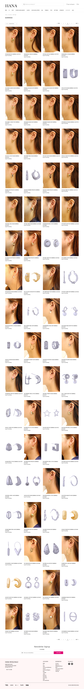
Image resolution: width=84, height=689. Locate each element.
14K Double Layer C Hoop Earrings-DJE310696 (12, 496)
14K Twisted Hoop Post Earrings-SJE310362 (70, 223)
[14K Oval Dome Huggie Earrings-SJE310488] (32, 209)
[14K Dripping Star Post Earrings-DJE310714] (13, 379)
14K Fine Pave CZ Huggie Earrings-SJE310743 (68, 55)
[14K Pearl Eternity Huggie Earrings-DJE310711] (51, 379)
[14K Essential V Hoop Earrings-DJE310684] (13, 549)
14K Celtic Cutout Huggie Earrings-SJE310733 (12, 156)
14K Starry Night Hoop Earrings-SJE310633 (51, 291)
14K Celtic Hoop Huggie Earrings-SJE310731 (51, 156)
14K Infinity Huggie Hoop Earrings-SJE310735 (50, 123)
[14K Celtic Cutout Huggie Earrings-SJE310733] (13, 141)
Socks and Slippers (35, 10)
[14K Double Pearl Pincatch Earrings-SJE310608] (51, 617)
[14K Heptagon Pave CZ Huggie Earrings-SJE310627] (13, 311)
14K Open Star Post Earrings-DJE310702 (51, 427)
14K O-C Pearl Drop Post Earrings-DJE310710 (68, 394)
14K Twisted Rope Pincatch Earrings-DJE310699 (31, 462)
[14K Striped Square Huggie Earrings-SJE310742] (13, 74)
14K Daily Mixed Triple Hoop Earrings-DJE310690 (12, 530)
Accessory (68, 10)
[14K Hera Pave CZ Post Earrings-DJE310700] (13, 447)
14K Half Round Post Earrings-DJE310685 (69, 529)
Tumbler (46, 10)
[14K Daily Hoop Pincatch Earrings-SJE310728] (13, 175)
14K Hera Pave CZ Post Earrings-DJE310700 (13, 461)
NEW (6, 10)
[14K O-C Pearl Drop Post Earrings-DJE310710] (70, 379)
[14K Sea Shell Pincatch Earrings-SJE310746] (32, 40)
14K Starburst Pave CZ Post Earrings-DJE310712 (31, 394)
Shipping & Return (59, 666)
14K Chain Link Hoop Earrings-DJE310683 (32, 563)
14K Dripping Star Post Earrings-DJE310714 (14, 393)
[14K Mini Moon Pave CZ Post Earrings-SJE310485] (51, 209)
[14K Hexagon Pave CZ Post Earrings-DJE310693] (51, 481)
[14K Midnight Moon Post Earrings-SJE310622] (70, 583)
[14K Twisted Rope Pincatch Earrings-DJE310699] (32, 447)
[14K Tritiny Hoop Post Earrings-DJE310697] (70, 447)
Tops (51, 10)
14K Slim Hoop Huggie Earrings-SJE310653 (13, 291)
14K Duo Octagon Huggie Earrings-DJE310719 (12, 360)
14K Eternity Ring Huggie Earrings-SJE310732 (31, 156)
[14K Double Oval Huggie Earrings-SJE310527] (13, 209)
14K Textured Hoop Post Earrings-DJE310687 (31, 530)
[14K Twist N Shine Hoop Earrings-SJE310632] (70, 277)
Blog (56, 667)
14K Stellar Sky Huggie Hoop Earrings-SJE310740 (51, 89)
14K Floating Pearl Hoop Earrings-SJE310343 (31, 326)
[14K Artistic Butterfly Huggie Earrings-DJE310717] (51, 345)
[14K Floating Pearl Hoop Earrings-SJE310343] (32, 311)
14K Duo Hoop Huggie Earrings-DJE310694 (32, 495)
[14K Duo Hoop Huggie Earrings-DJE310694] (32, 481)
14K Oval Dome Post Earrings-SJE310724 (69, 190)
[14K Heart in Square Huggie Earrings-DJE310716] (70, 345)
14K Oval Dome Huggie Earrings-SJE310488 (32, 223)
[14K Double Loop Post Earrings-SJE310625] (32, 583)
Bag (42, 10)
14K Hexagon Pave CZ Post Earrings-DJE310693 (50, 496)
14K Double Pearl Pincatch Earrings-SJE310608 (50, 632)
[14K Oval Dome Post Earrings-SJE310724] (70, 175)
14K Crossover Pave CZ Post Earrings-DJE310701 (69, 428)
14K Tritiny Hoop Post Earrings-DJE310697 (69, 461)
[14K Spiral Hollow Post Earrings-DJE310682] (51, 549)
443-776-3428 (9, 669)
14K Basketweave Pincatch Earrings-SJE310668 (31, 258)
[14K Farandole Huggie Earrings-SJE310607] (70, 617)
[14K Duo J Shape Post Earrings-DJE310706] (13, 413)
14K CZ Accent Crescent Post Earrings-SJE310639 (32, 292)
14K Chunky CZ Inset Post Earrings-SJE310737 (12, 123)
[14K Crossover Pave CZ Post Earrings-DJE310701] (70, 413)
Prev (59, 23)
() (78, 4)
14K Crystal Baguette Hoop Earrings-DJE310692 (69, 496)
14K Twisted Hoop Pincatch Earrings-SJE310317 (12, 258)
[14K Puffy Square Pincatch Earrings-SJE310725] (51, 175)
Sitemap (57, 671)
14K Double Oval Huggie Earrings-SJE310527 (12, 224)
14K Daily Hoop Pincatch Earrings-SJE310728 (12, 190)
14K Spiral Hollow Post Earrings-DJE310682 (50, 564)
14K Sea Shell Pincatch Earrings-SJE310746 (31, 55)
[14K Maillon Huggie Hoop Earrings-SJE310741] (32, 74)
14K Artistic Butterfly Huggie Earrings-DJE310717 (51, 360)
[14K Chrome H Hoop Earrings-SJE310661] (70, 243)
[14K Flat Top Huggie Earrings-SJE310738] (70, 74)
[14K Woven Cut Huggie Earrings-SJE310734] (70, 107)
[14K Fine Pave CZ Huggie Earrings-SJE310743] (70, 40)
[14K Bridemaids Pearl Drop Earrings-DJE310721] (51, 311)
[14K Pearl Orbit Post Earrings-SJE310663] (51, 243)
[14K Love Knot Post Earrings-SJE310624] (51, 583)
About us (57, 664)
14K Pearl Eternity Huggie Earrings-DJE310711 (50, 394)
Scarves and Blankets (20, 10)
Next (77, 23)
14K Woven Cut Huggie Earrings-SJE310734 (69, 122)
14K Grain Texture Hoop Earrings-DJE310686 (50, 530)
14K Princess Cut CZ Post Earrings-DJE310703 (31, 428)
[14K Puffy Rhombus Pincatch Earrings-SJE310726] (32, 175)
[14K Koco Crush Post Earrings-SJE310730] (70, 141)
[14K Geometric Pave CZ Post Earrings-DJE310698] (51, 447)
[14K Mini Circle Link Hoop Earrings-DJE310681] (70, 549)
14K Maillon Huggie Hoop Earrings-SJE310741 (31, 89)
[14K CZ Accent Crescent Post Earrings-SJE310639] (32, 277)
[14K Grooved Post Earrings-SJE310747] (13, 40)
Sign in (69, 4)
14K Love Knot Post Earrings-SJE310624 (51, 597)
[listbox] (13, 24)
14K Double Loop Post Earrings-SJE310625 (32, 597)
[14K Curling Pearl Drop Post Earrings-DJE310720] (70, 311)
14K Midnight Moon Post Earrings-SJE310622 (68, 598)
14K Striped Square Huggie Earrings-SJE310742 (12, 89)
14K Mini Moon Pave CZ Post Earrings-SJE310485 (50, 224)
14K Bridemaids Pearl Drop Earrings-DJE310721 (50, 326)
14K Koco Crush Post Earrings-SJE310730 (69, 156)
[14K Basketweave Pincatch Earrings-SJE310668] (32, 243)
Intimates (62, 10)
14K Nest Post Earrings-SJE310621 (12, 631)
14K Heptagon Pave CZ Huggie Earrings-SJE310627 (13, 326)
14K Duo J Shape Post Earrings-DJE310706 (13, 427)
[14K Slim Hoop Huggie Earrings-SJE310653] (13, 277)
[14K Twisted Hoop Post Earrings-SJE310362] (70, 209)
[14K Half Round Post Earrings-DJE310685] (70, 515)
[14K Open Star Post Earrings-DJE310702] (51, 413)
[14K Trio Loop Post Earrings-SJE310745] (51, 40)
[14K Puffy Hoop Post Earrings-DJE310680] (13, 583)
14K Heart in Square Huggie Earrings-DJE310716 (69, 360)
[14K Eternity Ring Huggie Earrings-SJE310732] (32, 141)
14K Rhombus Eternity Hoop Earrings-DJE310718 (31, 360)
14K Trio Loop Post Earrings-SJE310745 (50, 54)
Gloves (28, 10)
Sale (73, 10)
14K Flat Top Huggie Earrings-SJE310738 (69, 88)
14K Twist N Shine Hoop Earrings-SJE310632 (70, 291)
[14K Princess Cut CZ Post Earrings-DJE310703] (32, 413)
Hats (13, 10)
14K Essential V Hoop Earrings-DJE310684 (13, 563)
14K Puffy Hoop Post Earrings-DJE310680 (13, 597)
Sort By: (7, 23)
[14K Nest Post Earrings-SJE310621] (13, 617)
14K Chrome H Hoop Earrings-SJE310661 (69, 257)
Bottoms (56, 10)
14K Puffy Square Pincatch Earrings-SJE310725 (50, 190)
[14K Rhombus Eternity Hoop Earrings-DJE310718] (32, 345)
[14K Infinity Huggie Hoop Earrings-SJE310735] (51, 107)
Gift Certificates (46, 680)
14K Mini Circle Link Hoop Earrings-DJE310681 (68, 564)
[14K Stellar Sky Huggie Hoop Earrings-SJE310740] (51, 74)
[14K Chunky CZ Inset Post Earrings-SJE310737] (13, 107)
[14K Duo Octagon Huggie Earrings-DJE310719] (13, 345)
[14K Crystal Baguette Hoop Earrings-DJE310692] (70, 481)
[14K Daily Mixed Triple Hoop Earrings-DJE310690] (13, 515)
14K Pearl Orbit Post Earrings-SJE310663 (51, 257)
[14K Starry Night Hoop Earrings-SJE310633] (51, 277)
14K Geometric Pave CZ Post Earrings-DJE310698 (50, 462)
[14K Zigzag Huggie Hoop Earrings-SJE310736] (32, 107)
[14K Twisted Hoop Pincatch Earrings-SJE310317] (13, 243)
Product (57, 663)
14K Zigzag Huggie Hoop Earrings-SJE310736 (31, 123)
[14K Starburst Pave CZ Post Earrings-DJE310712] (32, 379)
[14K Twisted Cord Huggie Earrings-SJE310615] (32, 617)
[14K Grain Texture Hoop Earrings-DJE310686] (51, 515)
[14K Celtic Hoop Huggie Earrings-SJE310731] (51, 141)
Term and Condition (59, 668)
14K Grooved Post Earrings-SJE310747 (13, 54)
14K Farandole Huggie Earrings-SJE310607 (70, 631)
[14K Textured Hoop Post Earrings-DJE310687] (32, 515)
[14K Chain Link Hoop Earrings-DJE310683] (32, 549)
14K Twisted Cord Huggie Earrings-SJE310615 (31, 632)
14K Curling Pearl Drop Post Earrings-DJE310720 (69, 326)
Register (73, 4)
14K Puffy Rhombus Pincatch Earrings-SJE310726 (32, 190)
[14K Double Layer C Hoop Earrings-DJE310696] (13, 481)
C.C (9, 10)
